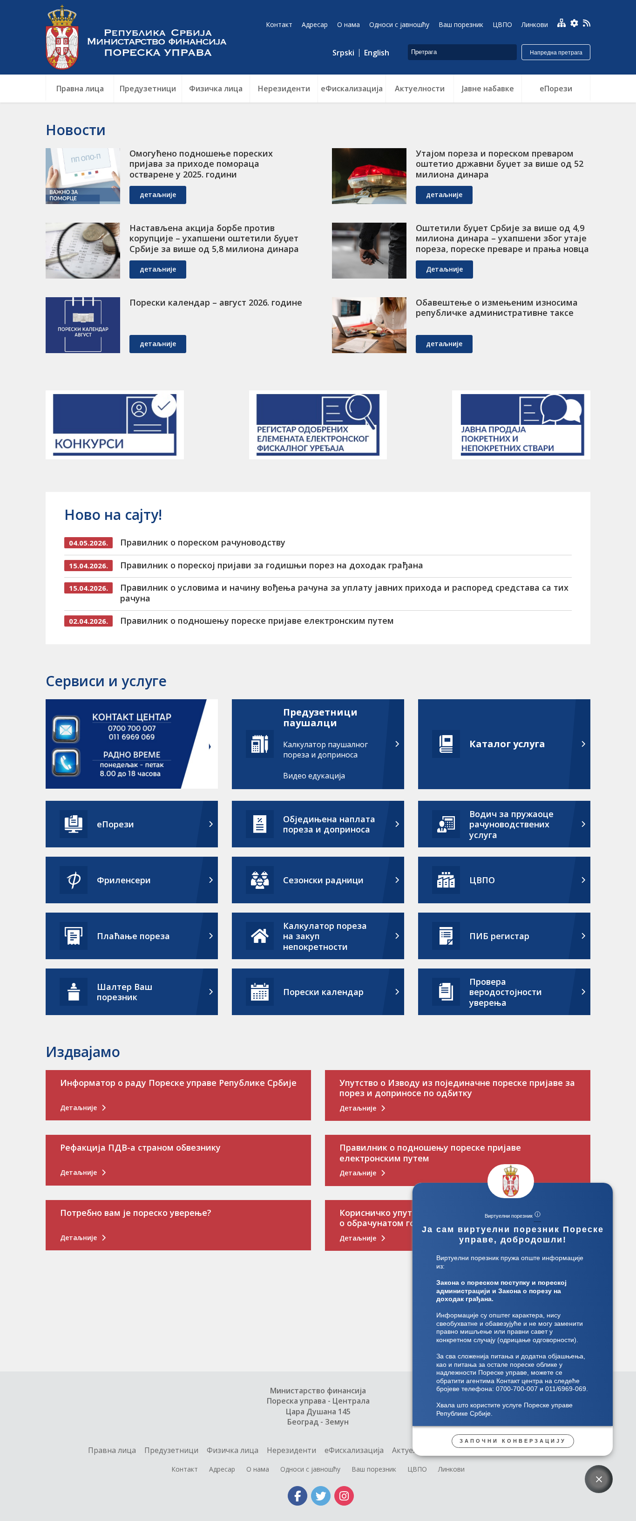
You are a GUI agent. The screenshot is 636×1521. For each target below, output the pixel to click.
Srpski (343, 53)
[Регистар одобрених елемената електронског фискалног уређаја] (318, 424)
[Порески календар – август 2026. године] (83, 325)
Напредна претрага (556, 52)
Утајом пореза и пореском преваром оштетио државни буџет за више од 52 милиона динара (499, 164)
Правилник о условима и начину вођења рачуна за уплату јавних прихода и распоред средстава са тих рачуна (344, 592)
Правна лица (112, 1450)
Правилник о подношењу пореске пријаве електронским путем (257, 620)
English (376, 53)
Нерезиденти (291, 1450)
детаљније (158, 194)
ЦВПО (417, 1469)
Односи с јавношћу (310, 1469)
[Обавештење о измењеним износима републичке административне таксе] (369, 325)
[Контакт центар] (132, 745)
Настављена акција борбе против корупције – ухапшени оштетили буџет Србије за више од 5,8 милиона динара (214, 238)
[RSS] (586, 24)
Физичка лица (232, 1450)
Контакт (184, 1469)
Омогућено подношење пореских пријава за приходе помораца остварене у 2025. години (201, 164)
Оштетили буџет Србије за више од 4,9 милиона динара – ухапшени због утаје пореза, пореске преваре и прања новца (502, 238)
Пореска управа (141, 37)
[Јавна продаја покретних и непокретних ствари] (521, 424)
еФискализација (354, 1450)
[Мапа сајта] (561, 23)
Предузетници (171, 1450)
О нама (257, 1469)
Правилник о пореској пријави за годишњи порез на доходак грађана (271, 565)
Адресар (222, 1469)
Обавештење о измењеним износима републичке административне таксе (497, 308)
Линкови (451, 1469)
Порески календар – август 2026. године (215, 302)
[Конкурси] (115, 424)
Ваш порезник (374, 1469)
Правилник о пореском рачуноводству (202, 542)
